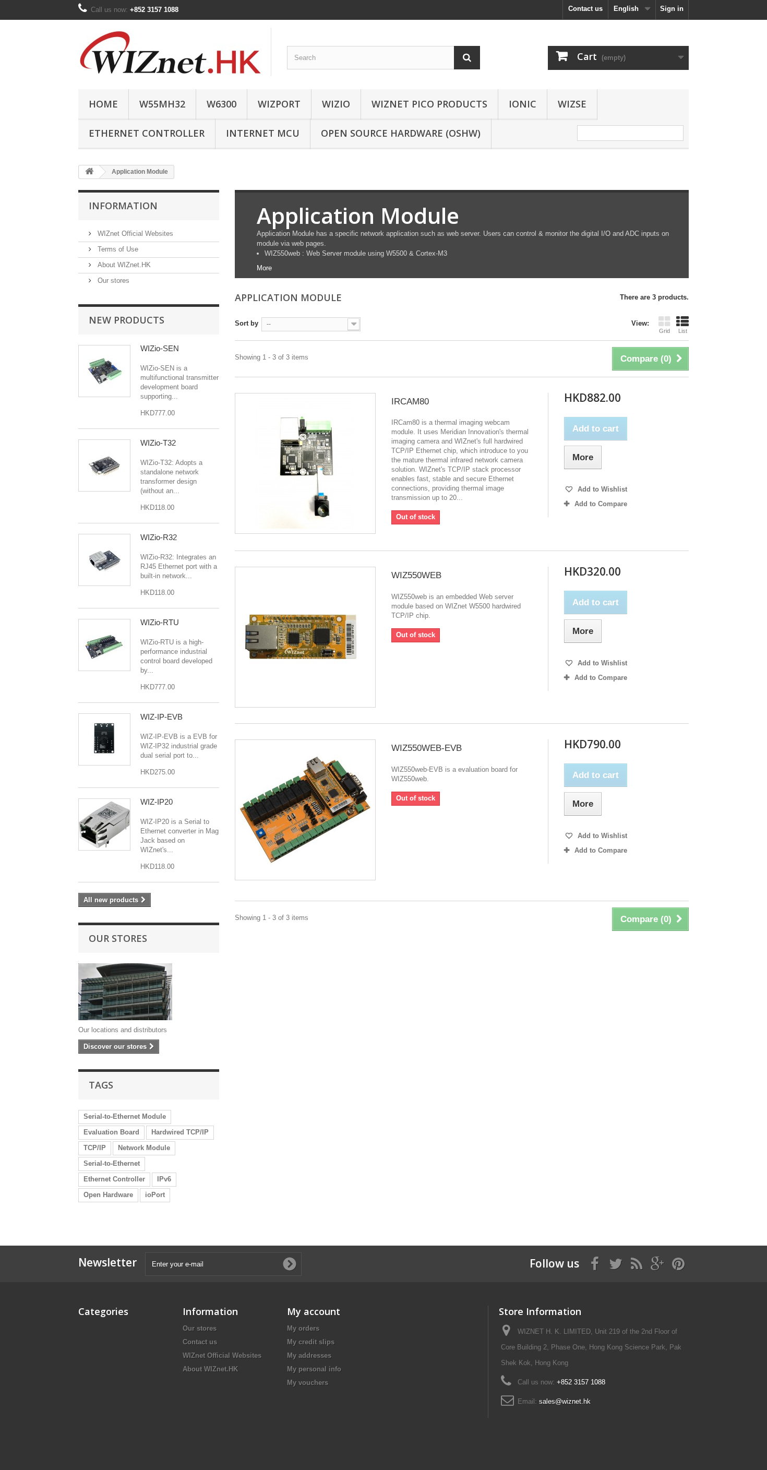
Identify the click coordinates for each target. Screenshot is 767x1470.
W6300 (221, 104)
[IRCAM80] (305, 463)
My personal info (314, 1369)
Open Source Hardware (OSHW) (401, 133)
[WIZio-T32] (104, 465)
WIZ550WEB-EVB (426, 748)
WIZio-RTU (159, 622)
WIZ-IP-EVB (161, 716)
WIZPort (279, 104)
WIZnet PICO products (429, 104)
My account (313, 1311)
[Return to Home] (89, 171)
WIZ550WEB (416, 575)
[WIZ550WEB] (305, 637)
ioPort (155, 1195)
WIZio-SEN (159, 348)
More (264, 268)
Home (103, 104)
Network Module (144, 1148)
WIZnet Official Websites (134, 233)
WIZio (336, 104)
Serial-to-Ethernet (111, 1163)
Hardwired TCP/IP (180, 1132)
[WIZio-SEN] (104, 371)
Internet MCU (262, 133)
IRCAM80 (410, 402)
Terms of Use (116, 249)
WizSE (572, 104)
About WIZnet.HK (123, 265)
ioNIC (522, 104)
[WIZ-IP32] (104, 739)
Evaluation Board (111, 1132)
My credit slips (310, 1342)
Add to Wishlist (601, 489)
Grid (664, 331)
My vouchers (307, 1383)
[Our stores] (148, 992)
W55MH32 (162, 104)
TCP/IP (94, 1148)
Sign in (672, 9)
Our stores (112, 280)
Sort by (246, 323)
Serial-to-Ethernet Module (124, 1116)
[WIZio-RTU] (104, 645)
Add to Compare (600, 504)
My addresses (309, 1355)
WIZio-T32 (158, 442)
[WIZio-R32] (104, 560)
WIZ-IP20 (156, 801)
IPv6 (164, 1179)
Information (123, 205)
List (682, 331)
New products (126, 320)
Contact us (585, 9)
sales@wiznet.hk (565, 1401)
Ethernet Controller (147, 133)
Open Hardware (108, 1195)
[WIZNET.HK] (174, 52)
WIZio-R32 (158, 537)
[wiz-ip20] (104, 824)
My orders (303, 1328)
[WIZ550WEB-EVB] (305, 810)
